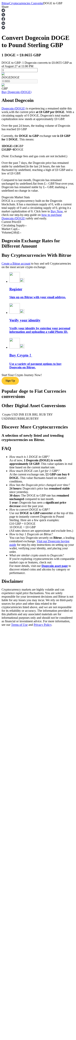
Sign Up (10, 380)
